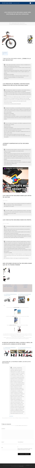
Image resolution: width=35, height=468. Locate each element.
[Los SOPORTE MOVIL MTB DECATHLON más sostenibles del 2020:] (10, 296)
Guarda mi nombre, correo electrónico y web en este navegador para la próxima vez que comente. (25, 449)
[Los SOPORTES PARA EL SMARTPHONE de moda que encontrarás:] (10, 350)
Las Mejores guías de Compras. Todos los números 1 (8, 286)
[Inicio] (10, 23)
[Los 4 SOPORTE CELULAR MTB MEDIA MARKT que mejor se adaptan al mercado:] (25, 296)
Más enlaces (11, 416)
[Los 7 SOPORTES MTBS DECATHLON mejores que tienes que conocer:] (25, 350)
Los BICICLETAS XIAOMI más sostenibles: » (25, 286)
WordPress (28, 465)
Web (2, 447)
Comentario (3, 428)
